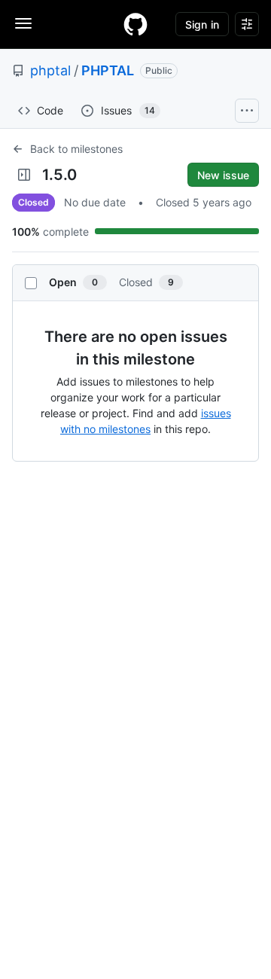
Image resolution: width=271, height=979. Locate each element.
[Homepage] (135, 24)
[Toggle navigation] (23, 23)
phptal (50, 70)
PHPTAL (107, 70)
